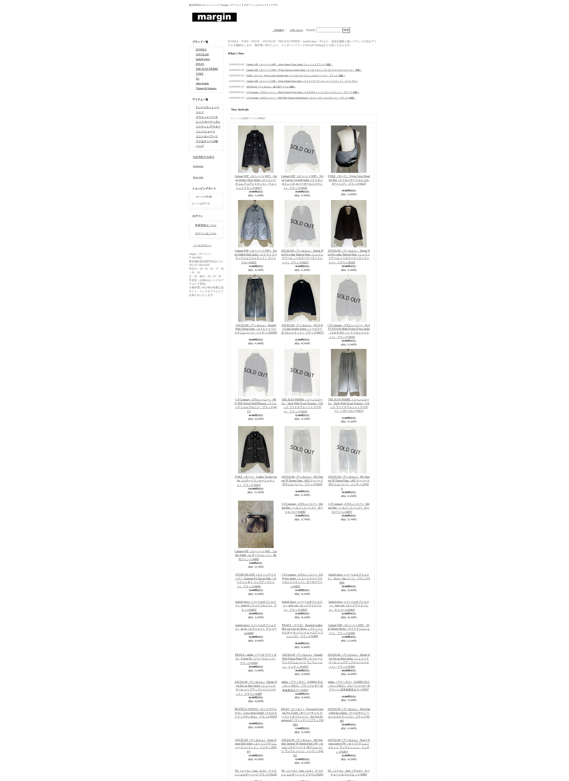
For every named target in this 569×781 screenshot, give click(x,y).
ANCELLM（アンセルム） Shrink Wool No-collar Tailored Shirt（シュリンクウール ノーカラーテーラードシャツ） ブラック (302, 256)
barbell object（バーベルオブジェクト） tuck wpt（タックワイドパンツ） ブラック (302, 653)
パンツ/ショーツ (205, 141)
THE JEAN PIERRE (207, 72)
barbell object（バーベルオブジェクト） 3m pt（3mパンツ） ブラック (349, 579)
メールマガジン (202, 257)
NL (197, 83)
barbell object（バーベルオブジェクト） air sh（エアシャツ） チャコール (256, 676)
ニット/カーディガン (208, 130)
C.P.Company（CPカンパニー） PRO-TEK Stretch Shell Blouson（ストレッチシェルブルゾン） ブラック (256, 405)
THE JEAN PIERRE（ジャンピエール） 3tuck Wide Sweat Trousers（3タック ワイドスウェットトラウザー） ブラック (302, 405)
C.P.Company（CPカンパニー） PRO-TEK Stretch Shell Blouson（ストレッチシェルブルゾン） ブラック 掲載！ (301, 98)
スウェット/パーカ (207, 125)
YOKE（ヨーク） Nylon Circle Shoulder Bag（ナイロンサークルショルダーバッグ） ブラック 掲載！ (295, 75)
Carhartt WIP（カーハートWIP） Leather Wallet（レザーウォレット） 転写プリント (256, 555)
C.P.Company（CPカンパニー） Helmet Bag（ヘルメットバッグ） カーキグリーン (348, 555)
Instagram (198, 178)
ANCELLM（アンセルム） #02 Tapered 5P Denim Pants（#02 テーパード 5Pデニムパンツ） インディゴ (349, 482)
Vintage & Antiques (206, 94)
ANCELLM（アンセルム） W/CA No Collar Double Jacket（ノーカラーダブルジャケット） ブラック (302, 329)
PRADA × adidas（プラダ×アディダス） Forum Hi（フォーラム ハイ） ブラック (255, 753)
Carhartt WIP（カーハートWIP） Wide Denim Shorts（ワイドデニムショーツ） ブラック (349, 676)
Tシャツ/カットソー (207, 113)
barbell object (203, 61)
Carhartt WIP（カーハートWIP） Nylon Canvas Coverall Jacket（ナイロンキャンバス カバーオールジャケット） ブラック (302, 182)
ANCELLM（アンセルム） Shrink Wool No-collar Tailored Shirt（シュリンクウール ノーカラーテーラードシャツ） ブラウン (349, 256)
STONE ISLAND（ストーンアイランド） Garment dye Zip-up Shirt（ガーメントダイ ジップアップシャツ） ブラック (255, 628)
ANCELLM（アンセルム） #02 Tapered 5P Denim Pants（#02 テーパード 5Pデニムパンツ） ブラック (302, 480)
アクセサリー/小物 (207, 152)
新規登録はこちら (205, 237)
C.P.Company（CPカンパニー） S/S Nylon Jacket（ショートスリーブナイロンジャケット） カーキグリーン (302, 580)
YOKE (199, 77)
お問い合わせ (296, 30)
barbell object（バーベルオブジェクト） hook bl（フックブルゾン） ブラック (255, 653)
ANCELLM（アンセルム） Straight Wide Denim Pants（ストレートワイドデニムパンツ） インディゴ (255, 329)
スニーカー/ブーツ (207, 147)
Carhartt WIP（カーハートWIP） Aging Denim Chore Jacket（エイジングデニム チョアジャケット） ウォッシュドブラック (256, 182)
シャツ (200, 119)
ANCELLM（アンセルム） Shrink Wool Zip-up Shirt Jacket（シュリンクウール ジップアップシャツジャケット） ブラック (349, 755)
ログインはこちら (205, 245)
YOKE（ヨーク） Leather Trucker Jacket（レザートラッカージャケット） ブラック (256, 481)
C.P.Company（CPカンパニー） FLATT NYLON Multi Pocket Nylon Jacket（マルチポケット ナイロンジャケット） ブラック (349, 331)
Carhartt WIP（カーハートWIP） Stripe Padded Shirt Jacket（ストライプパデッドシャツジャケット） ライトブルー (302, 81)
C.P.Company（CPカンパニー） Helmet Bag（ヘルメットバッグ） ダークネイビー (302, 555)
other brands (202, 88)
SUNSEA (201, 50)
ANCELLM (202, 55)
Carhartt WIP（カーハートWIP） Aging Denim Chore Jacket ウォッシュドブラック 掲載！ (289, 64)
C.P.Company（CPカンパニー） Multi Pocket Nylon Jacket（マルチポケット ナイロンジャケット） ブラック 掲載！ (303, 92)
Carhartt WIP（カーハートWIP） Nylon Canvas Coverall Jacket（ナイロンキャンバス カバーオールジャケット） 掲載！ (304, 70)
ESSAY (200, 66)
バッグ (200, 158)
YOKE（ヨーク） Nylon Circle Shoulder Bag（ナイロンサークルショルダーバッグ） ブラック (349, 180)
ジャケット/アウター (208, 136)
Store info (198, 189)
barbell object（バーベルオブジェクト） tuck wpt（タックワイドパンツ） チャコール (349, 653)
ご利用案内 (278, 30)
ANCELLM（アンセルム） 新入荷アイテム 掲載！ (271, 86)
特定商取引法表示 (203, 169)
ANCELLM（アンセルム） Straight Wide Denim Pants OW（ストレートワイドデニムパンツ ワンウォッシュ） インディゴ (302, 755)
